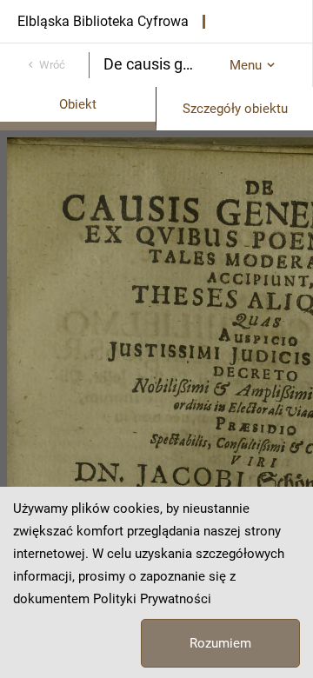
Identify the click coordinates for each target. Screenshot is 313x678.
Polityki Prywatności (152, 599)
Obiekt (78, 104)
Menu (246, 65)
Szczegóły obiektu (235, 108)
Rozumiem (220, 643)
